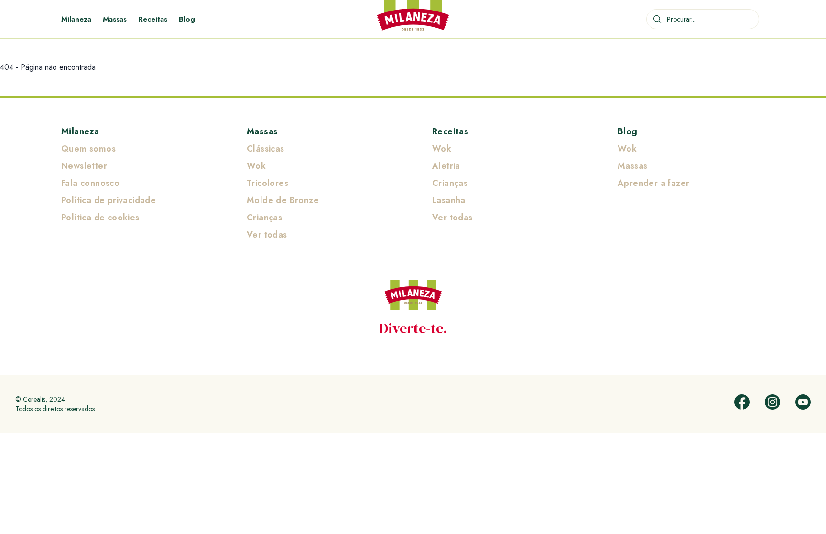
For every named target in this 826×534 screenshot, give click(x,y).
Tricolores (267, 183)
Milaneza (76, 19)
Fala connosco (90, 183)
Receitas (152, 19)
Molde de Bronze (283, 200)
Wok (256, 166)
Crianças (264, 217)
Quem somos (88, 148)
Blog (187, 19)
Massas (115, 19)
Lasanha (449, 200)
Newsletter (84, 166)
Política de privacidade (108, 200)
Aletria (446, 166)
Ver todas (267, 235)
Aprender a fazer (653, 183)
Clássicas (265, 148)
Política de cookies (100, 217)
